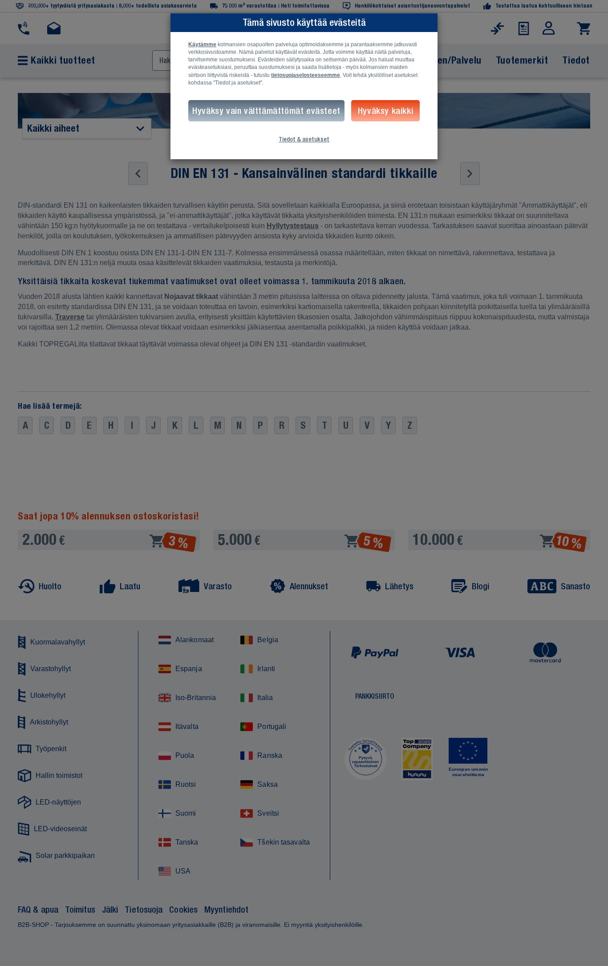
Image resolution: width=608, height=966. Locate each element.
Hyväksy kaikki (385, 110)
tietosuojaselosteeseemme (305, 75)
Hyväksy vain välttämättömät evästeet (266, 110)
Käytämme (202, 44)
